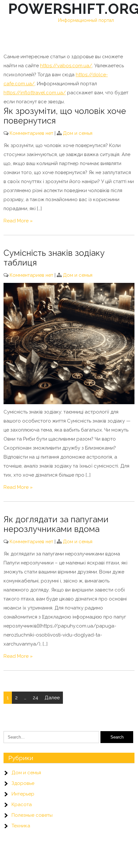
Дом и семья (77, 133)
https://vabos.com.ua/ (66, 66)
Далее (52, 698)
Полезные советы (32, 815)
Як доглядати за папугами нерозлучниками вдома (56, 524)
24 (35, 698)
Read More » (18, 221)
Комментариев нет (31, 133)
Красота (22, 804)
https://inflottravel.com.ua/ (35, 93)
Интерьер (23, 794)
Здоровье (23, 783)
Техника (21, 826)
